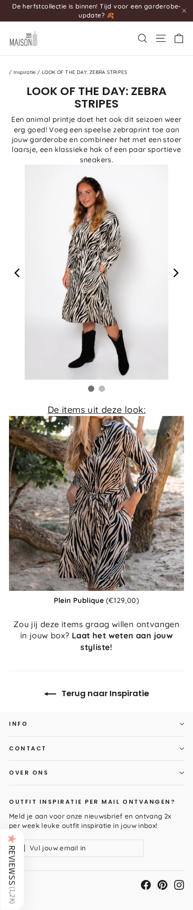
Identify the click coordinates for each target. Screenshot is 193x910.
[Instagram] (179, 885)
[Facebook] (146, 885)
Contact (28, 748)
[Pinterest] (162, 885)
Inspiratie (24, 72)
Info (18, 724)
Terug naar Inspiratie (104, 693)
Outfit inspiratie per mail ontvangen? (92, 801)
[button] (12, 869)
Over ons (28, 772)
